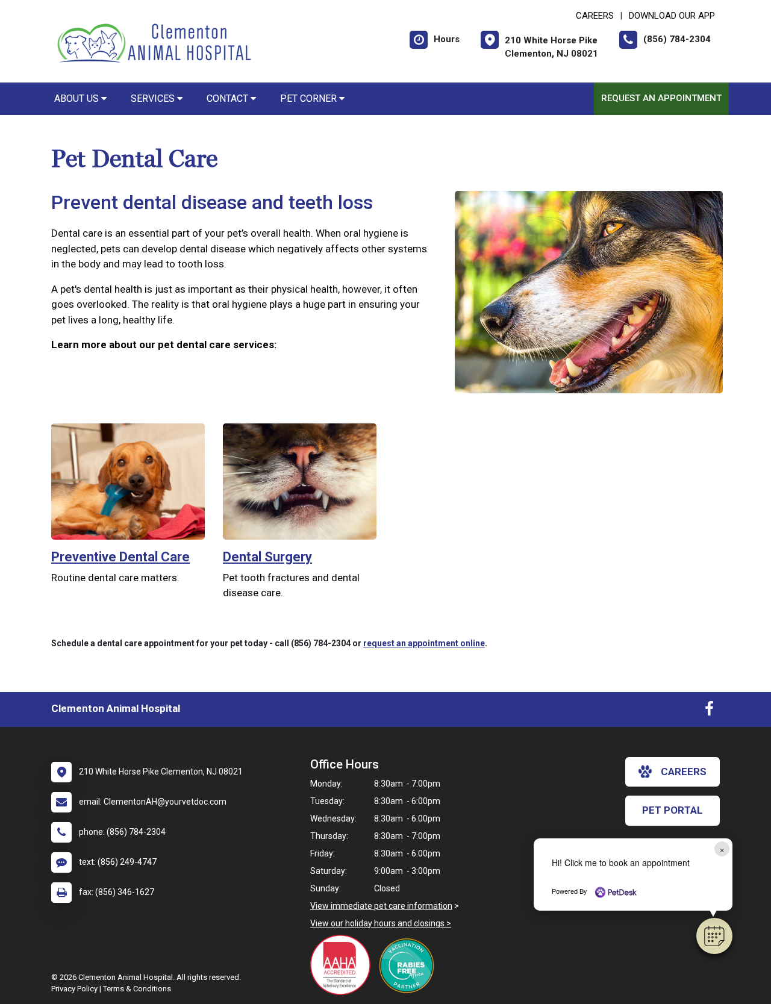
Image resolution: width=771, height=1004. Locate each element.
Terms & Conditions (137, 988)
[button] (714, 936)
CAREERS (595, 15)
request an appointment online (424, 643)
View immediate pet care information (381, 906)
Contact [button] (229, 98)
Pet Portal (672, 810)
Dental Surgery (267, 556)
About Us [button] (77, 98)
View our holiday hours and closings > (380, 923)
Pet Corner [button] (309, 98)
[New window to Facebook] (709, 711)
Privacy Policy (74, 988)
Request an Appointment (661, 98)
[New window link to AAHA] (343, 965)
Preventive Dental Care (120, 556)
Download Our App (672, 15)
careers (684, 771)
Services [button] (154, 98)
